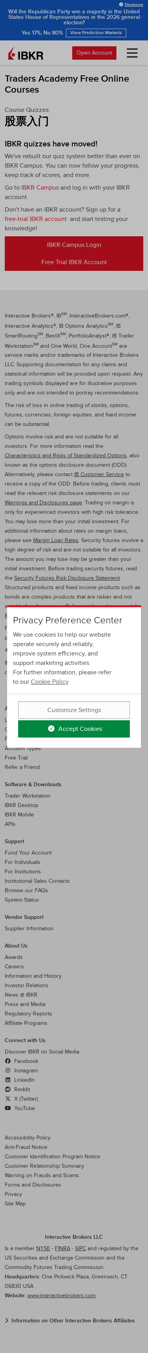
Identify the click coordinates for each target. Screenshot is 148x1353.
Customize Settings (74, 710)
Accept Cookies (79, 729)
